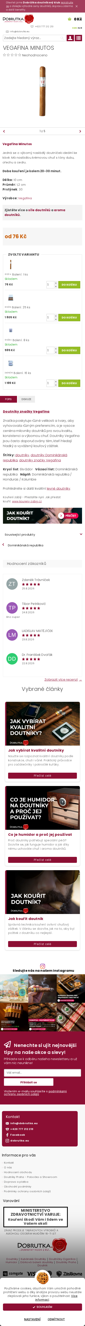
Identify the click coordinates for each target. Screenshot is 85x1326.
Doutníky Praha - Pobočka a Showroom (30, 1177)
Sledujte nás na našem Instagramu (43, 970)
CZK (74, 27)
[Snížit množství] (56, 286)
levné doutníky (58, 488)
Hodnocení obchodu (18, 1172)
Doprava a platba (16, 1182)
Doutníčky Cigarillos (62, 1259)
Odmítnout (56, 1319)
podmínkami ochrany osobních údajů (35, 1092)
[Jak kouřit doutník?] (42, 516)
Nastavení (32, 1319)
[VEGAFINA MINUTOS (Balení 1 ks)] (11, 297)
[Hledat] (61, 38)
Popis (8, 399)
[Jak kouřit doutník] (42, 892)
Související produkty (20, 534)
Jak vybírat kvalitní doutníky (36, 750)
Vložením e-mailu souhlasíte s (35, 1093)
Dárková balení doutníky (36, 1262)
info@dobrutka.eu (24, 1123)
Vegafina (25, 198)
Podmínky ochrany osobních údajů (27, 1191)
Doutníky (12, 1259)
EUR (80, 27)
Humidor (11, 1262)
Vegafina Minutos (17, 144)
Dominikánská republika (25, 545)
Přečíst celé (42, 776)
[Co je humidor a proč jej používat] (42, 807)
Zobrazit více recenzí (61, 679)
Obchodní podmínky (17, 1186)
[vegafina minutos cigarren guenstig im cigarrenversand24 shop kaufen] (11, 265)
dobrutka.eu (19, 1140)
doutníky (22, 455)
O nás (8, 1167)
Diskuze (26, 399)
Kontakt (9, 1163)
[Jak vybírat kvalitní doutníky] (42, 723)
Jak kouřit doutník (25, 919)
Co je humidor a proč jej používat (40, 834)
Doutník (42, 1265)
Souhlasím (44, 1307)
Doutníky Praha (66, 1262)
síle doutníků (39, 210)
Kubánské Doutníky (33, 1259)
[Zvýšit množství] (56, 283)
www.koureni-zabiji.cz (27, 501)
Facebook (17, 1135)
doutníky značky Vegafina (40, 460)
